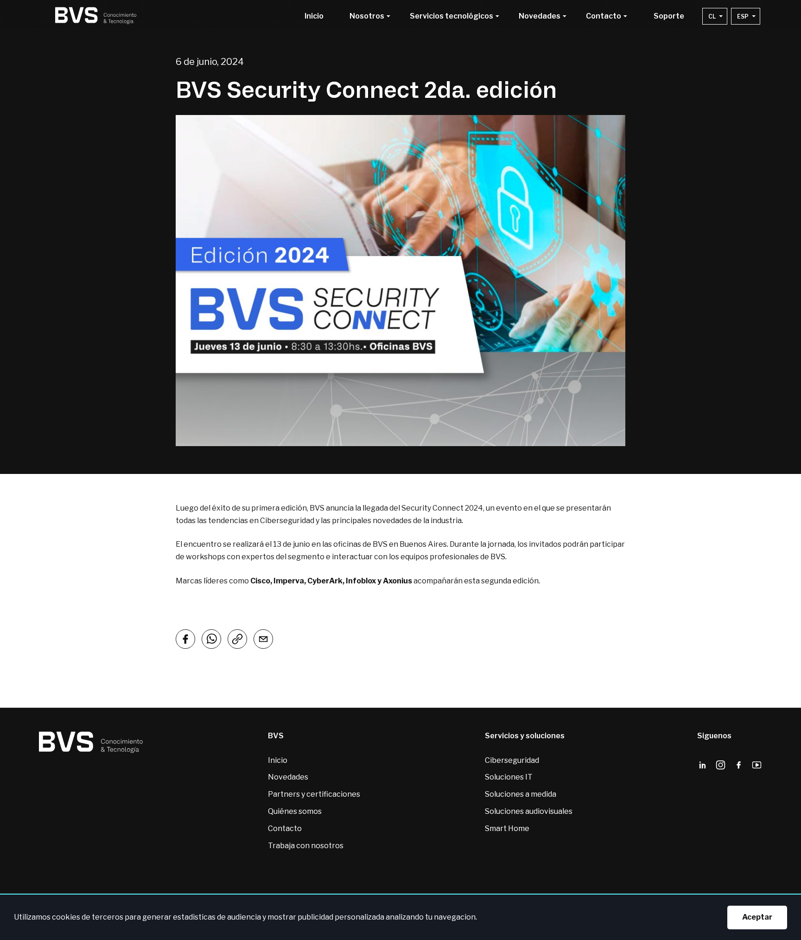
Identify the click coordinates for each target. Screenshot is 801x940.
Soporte (669, 16)
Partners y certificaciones (314, 794)
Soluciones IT (509, 777)
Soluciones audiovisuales (528, 811)
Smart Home (507, 828)
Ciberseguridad (512, 760)
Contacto (285, 828)
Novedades (288, 777)
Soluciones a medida (520, 794)
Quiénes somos (295, 811)
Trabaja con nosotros (305, 845)
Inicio (314, 16)
